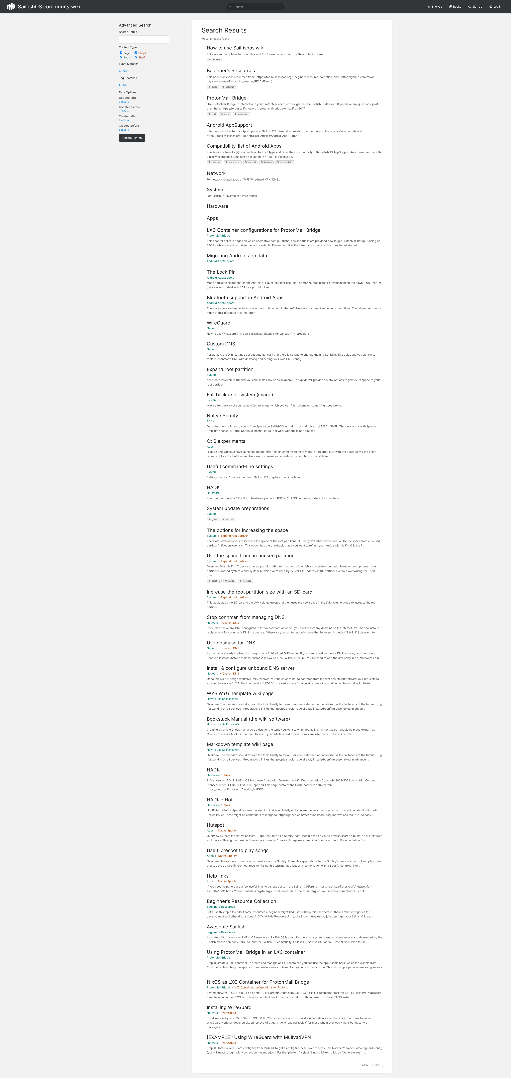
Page (127, 53)
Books (457, 6)
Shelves (437, 6)
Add (125, 70)
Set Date (124, 101)
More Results (370, 1065)
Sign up (477, 6)
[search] (255, 6)
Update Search (132, 137)
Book (127, 57)
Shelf (142, 57)
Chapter (143, 53)
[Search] (230, 6)
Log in (497, 6)
